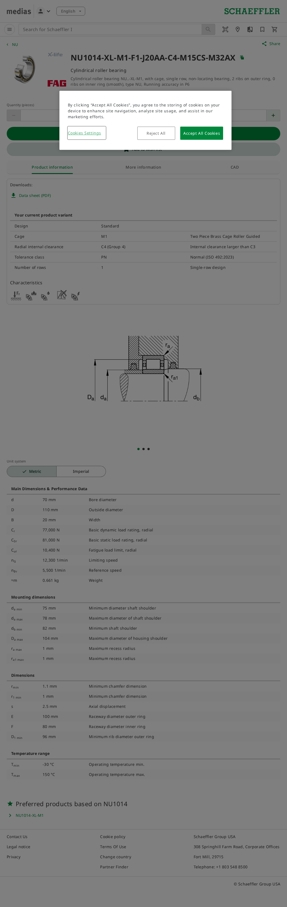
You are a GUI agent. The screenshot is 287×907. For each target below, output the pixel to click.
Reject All (156, 133)
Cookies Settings (84, 133)
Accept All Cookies (201, 133)
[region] (145, 120)
